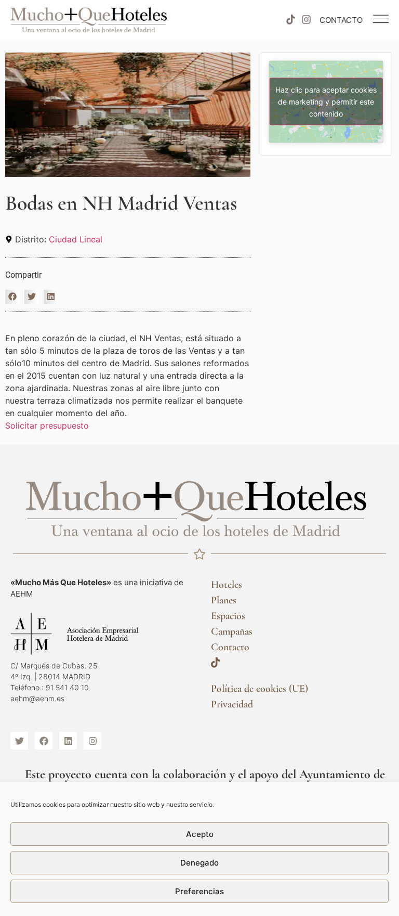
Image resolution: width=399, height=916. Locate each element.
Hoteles (226, 584)
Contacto (230, 647)
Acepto (200, 834)
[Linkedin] (68, 741)
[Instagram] (306, 20)
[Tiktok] (290, 20)
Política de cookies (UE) (259, 688)
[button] (12, 297)
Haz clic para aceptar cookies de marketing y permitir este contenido (326, 101)
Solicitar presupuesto (47, 425)
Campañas (231, 631)
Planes (223, 600)
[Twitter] (19, 741)
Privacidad (232, 704)
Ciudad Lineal (75, 239)
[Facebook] (43, 741)
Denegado (199, 863)
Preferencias (199, 891)
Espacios (228, 616)
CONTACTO (341, 20)
